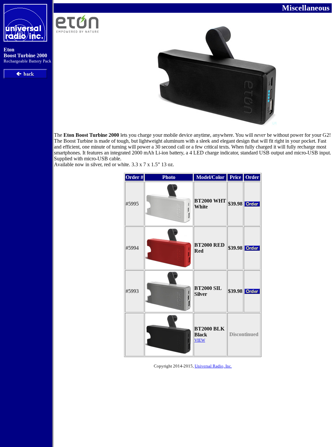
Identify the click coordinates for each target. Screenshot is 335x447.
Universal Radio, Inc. (213, 366)
